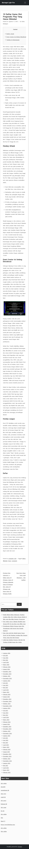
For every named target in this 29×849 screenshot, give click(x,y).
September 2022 (7, 761)
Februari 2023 (6, 749)
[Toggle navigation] (25, 2)
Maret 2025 (6, 692)
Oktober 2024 (6, 703)
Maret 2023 (6, 747)
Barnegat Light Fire (8, 2)
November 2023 (7, 729)
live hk (2, 811)
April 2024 (6, 717)
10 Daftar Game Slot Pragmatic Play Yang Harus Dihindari (12, 16)
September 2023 (7, 733)
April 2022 (6, 768)
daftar (23, 558)
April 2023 (6, 745)
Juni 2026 (5, 658)
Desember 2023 (7, 726)
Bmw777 (3, 821)
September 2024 (7, 706)
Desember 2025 (7, 671)
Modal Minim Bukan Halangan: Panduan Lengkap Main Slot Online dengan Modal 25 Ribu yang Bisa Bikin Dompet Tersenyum (15, 617)
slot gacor (3, 800)
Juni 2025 (5, 685)
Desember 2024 (7, 699)
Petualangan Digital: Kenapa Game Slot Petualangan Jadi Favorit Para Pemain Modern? (13, 628)
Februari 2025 (6, 694)
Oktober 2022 (6, 758)
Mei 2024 (5, 715)
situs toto (3, 793)
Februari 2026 (6, 667)
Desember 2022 (7, 754)
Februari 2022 (6, 772)
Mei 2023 (5, 742)
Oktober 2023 (6, 731)
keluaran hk (4, 804)
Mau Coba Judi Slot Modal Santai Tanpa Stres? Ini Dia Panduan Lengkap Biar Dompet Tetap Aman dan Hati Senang (15, 635)
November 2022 (7, 756)
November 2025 (7, 674)
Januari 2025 (6, 697)
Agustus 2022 (6, 763)
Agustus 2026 (6, 653)
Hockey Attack (10, 34)
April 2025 (6, 690)
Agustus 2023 (6, 736)
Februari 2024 (6, 722)
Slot (2, 817)
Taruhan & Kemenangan (12, 40)
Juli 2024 (5, 710)
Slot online (4, 831)
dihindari (5, 561)
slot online (4, 783)
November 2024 (7, 701)
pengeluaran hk (5, 790)
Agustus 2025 (6, 681)
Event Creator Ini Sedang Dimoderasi (16, 37)
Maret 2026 (6, 664)
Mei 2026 (5, 660)
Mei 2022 (5, 765)
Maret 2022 (6, 770)
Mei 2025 (5, 687)
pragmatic (14, 561)
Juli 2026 (5, 655)
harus (9, 561)
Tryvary (20, 846)
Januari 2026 (6, 669)
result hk (3, 797)
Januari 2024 (6, 724)
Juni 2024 (5, 713)
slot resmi (3, 807)
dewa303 (3, 787)
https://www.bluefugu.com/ (8, 824)
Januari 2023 (6, 752)
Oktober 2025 (6, 676)
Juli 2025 (5, 683)
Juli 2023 (5, 738)
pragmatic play (12, 558)
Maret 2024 (6, 719)
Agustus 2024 (6, 708)
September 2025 (7, 678)
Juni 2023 (5, 740)
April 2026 (6, 662)
